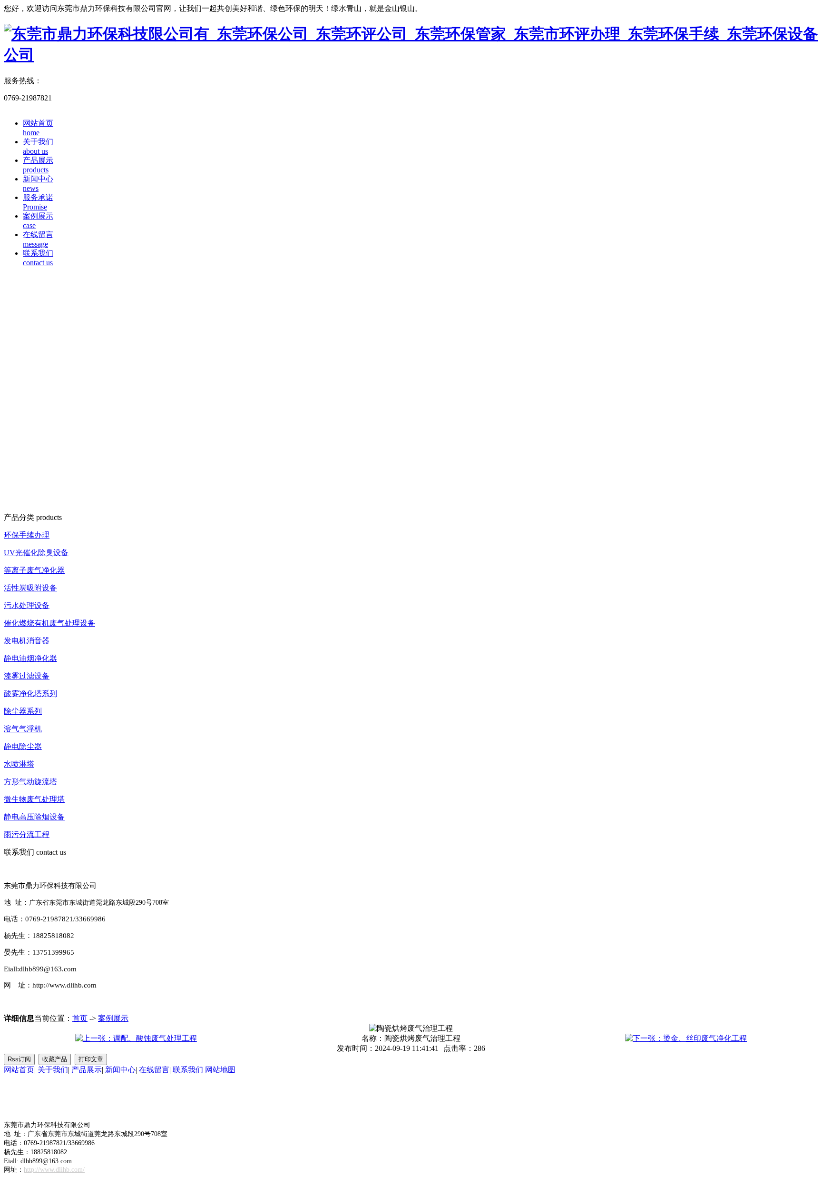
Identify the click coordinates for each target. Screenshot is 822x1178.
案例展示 (113, 1018)
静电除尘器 (23, 746)
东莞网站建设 (65, 1107)
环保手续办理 (26, 535)
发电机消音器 (26, 641)
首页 (80, 1018)
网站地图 (220, 1070)
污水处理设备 (26, 605)
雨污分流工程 (26, 834)
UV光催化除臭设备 (36, 553)
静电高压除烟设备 (34, 817)
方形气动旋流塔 (30, 782)
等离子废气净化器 (34, 570)
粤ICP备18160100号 (36, 1097)
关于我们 (53, 1070)
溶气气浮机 (23, 729)
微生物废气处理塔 (34, 799)
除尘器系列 (23, 711)
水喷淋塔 (19, 764)
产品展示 (86, 1070)
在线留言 (154, 1070)
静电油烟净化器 (30, 658)
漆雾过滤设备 (26, 676)
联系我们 (188, 1070)
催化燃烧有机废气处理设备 (49, 623)
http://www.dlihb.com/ (54, 1169)
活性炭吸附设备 (30, 588)
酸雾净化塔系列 (30, 693)
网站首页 (19, 1070)
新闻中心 (120, 1070)
